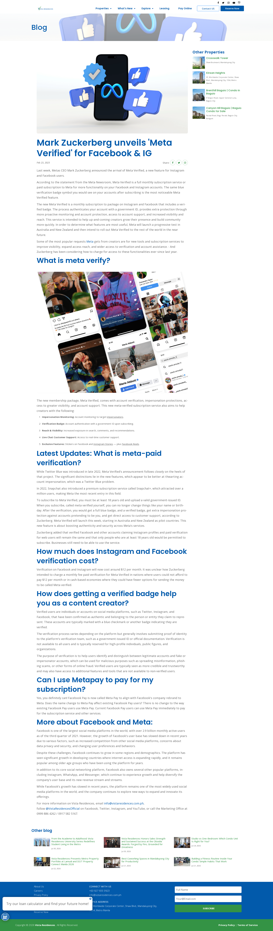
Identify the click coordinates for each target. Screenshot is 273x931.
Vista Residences (45, 925)
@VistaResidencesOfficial (62, 808)
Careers (38, 890)
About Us (39, 886)
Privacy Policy (41, 894)
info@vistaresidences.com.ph (124, 803)
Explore (146, 8)
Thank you (39, 903)
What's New (125, 8)
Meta (90, 241)
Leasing (164, 8)
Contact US (208, 8)
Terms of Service (247, 925)
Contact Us (40, 899)
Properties (102, 8)
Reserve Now (232, 8)
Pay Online (185, 8)
